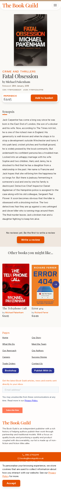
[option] (17, 291)
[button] (55, 284)
